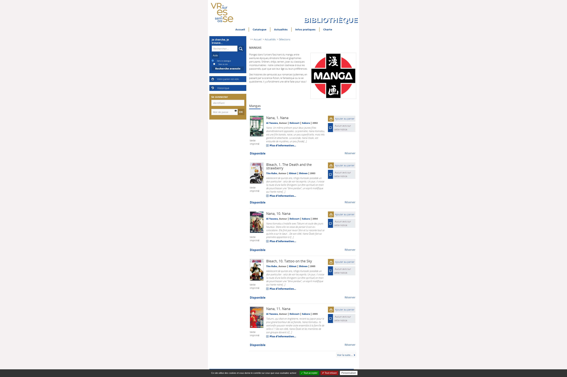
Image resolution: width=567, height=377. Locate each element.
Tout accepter (310, 373)
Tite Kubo (271, 173)
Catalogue (259, 29)
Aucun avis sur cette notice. (342, 174)
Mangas (255, 106)
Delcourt (294, 122)
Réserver (350, 153)
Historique (223, 88)
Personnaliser (348, 373)
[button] (331, 118)
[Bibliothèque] (222, 10)
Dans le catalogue (224, 61)
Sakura (306, 122)
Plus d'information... (283, 145)
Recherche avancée (228, 68)
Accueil (240, 29)
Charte (327, 29)
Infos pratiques (305, 29)
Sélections (284, 39)
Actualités (281, 29)
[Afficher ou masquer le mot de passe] (235, 111)
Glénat (292, 173)
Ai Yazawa (272, 122)
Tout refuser (330, 373)
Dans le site (223, 64)
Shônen (303, 173)
